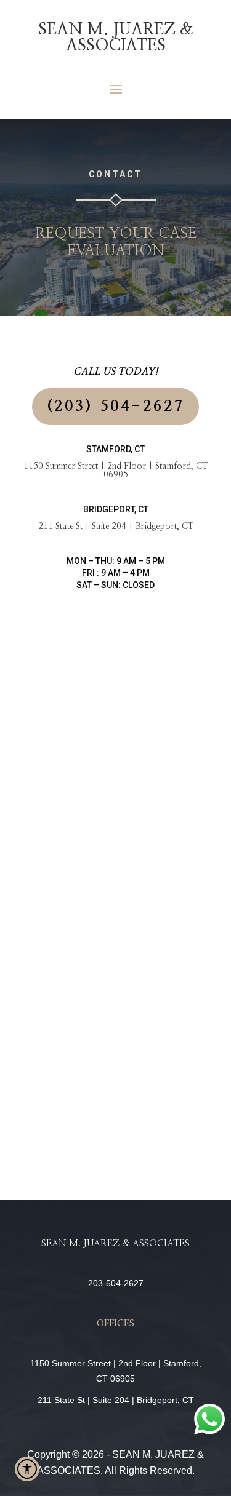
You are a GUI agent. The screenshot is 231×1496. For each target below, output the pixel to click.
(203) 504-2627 (116, 406)
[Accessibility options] (27, 1469)
